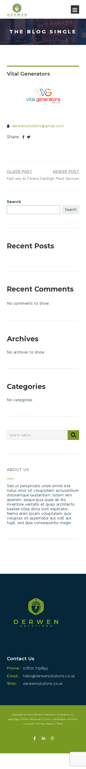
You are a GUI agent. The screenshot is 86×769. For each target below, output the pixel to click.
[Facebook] (23, 137)
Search (14, 202)
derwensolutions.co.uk (43, 683)
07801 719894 (35, 668)
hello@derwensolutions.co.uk (49, 676)
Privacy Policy (45, 723)
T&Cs (59, 723)
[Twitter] (29, 137)
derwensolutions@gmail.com (38, 126)
